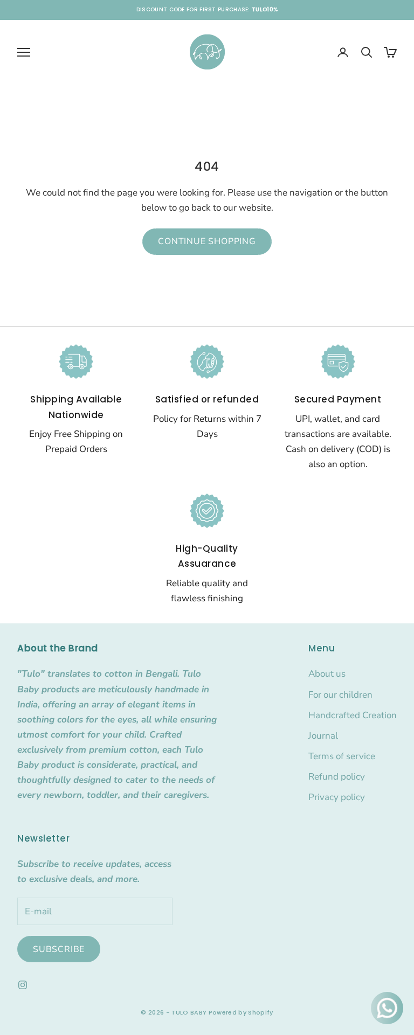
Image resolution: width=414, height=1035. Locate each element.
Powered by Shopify (241, 1012)
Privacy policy (336, 797)
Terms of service (341, 756)
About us (327, 674)
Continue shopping (207, 241)
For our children (340, 695)
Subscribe (59, 949)
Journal (323, 736)
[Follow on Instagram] (22, 985)
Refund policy (336, 776)
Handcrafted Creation (352, 715)
